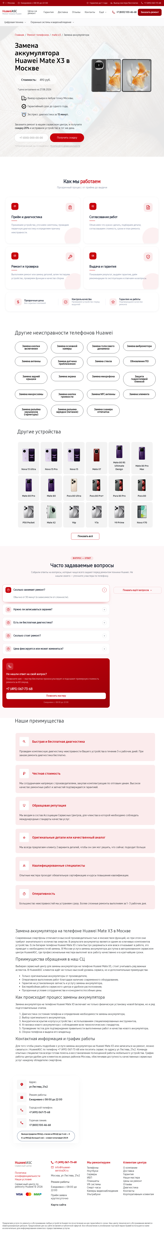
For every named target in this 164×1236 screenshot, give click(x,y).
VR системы (94, 1184)
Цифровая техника (13, 22)
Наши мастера (131, 1177)
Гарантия (49, 12)
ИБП (89, 1177)
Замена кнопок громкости (67, 395)
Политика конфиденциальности (27, 1174)
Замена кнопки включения (31, 347)
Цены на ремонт (32, 12)
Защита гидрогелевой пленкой (139, 379)
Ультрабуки (93, 1194)
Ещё (101, 12)
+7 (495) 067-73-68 (152, 3)
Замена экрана (67, 376)
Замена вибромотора (139, 346)
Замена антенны (31, 361)
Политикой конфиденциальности (65, 146)
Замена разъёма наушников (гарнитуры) (31, 412)
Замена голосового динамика (103, 347)
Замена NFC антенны (103, 394)
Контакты (90, 12)
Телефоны (92, 1167)
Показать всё (85, 536)
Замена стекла (103, 361)
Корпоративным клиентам (138, 1194)
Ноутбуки (92, 1170)
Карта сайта (58, 1204)
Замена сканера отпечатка (103, 410)
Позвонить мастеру (56, 695)
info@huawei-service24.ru (63, 1169)
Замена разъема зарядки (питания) (67, 410)
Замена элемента (139, 394)
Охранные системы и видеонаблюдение (51, 22)
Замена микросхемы (31, 394)
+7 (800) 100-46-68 (40, 1125)
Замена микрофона (103, 376)
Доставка (63, 12)
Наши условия (23, 1179)
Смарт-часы (94, 1187)
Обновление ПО (139, 361)
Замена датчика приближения (67, 362)
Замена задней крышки (31, 378)
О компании (130, 1167)
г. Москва (10, 3)
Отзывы (76, 12)
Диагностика (130, 1187)
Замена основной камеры (67, 347)
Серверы (92, 1174)
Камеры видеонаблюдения (102, 1190)
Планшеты (93, 1180)
